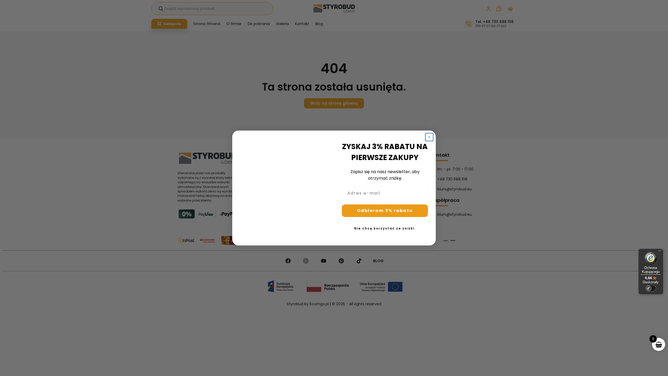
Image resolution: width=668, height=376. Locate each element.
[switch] (651, 288)
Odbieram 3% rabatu (385, 211)
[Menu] (660, 252)
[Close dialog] (429, 137)
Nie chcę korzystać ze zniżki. (385, 228)
